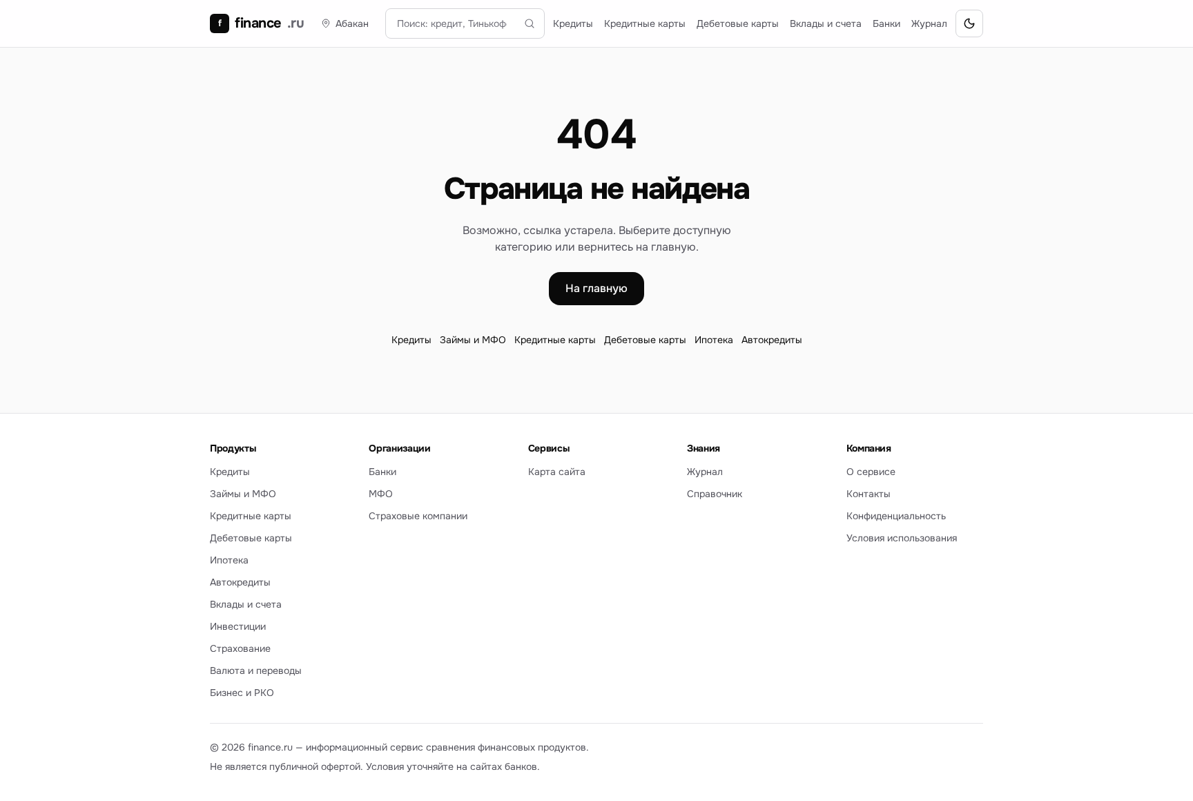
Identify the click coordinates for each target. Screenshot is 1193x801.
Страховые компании (418, 516)
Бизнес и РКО (242, 692)
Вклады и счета (826, 23)
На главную (596, 288)
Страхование (240, 648)
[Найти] (529, 23)
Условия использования (901, 538)
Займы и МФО (473, 340)
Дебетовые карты (738, 23)
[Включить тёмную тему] (969, 23)
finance (261, 23)
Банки (886, 23)
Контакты (868, 494)
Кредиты (573, 23)
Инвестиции (238, 626)
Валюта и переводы (256, 670)
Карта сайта (556, 471)
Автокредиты (771, 340)
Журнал (929, 23)
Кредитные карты (645, 23)
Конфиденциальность (896, 516)
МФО (381, 494)
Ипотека (714, 340)
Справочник (714, 494)
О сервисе (870, 471)
